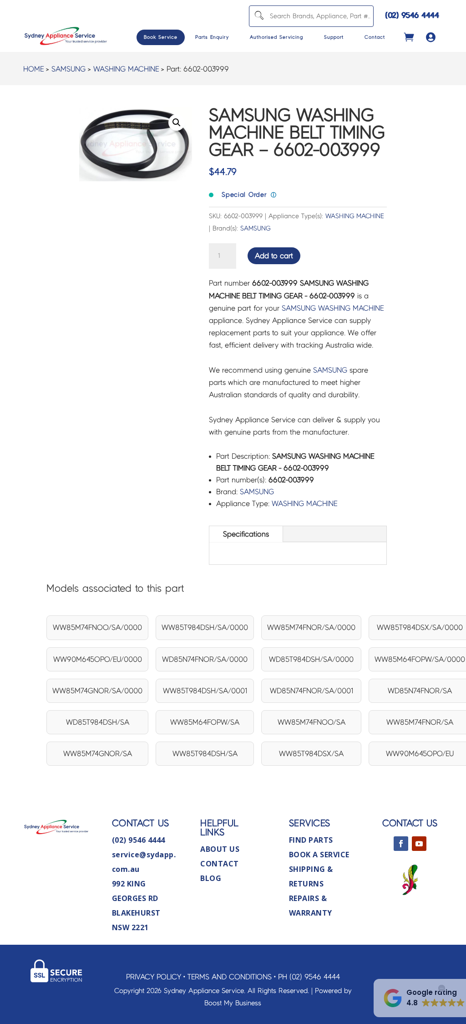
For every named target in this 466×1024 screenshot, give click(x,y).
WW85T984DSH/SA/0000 (205, 627)
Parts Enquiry (212, 37)
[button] (176, 122)
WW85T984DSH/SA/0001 (205, 691)
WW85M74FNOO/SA (311, 722)
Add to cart (274, 256)
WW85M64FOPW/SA (204, 722)
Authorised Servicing (276, 37)
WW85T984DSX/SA (311, 754)
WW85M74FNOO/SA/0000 (97, 627)
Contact (375, 37)
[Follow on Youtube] (419, 843)
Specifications (246, 534)
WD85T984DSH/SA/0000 (311, 659)
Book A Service (319, 855)
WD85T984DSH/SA (97, 722)
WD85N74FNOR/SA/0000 (205, 659)
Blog (210, 878)
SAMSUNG (68, 69)
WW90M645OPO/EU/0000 (97, 659)
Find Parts (311, 840)
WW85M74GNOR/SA (97, 754)
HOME (33, 69)
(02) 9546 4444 (412, 15)
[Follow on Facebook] (401, 843)
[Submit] (258, 16)
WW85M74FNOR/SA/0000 (311, 627)
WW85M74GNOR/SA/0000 (97, 691)
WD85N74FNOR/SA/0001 (311, 691)
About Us (219, 849)
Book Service (160, 37)
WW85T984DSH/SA (205, 754)
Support (334, 37)
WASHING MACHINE (126, 69)
